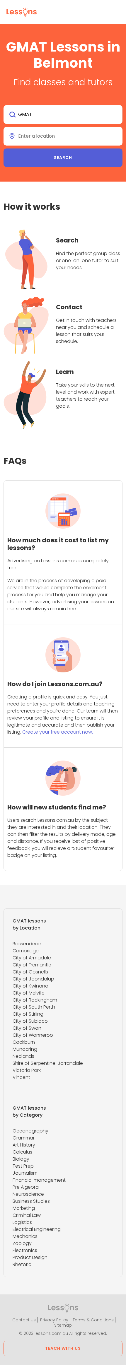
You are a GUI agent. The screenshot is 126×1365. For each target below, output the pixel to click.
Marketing (24, 1208)
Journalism (25, 1173)
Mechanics (25, 1236)
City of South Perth (34, 1007)
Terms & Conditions (93, 1320)
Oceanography (30, 1130)
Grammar (24, 1138)
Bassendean (27, 943)
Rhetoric (22, 1264)
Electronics (25, 1250)
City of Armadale (32, 957)
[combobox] (62, 114)
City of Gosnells (30, 971)
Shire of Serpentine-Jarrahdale (48, 1063)
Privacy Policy (54, 1320)
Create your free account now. (57, 732)
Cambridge (26, 950)
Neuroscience (28, 1194)
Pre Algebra (26, 1187)
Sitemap (63, 1325)
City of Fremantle (32, 964)
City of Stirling (28, 1014)
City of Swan (27, 1028)
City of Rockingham (35, 1000)
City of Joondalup (33, 979)
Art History (24, 1145)
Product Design (30, 1257)
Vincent (21, 1077)
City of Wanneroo (33, 1035)
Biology (21, 1159)
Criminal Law (27, 1215)
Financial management (39, 1180)
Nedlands (23, 1056)
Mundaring (25, 1049)
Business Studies (31, 1201)
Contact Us (24, 1320)
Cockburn (24, 1042)
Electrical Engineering (37, 1229)
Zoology (22, 1243)
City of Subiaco (30, 1021)
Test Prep (23, 1166)
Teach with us (63, 1348)
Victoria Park (27, 1070)
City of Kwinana (30, 986)
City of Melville (29, 993)
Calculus (22, 1152)
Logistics (22, 1222)
